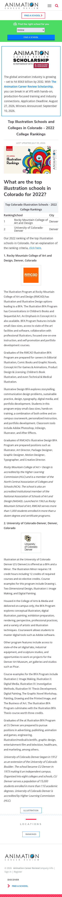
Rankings (31, 834)
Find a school (32, 15)
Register (18, 871)
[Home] (21, 7)
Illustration (31, 810)
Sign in (8, 871)
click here (35, 248)
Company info (46, 868)
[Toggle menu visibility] (48, 5)
